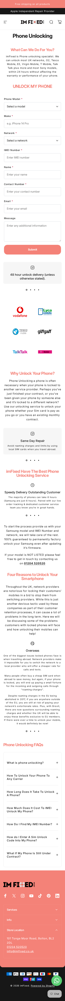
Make (8, 116)
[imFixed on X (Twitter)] (14, 896)
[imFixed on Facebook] (5, 896)
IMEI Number (13, 150)
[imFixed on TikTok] (40, 896)
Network (10, 133)
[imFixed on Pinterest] (49, 896)
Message (10, 218)
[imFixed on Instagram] (23, 896)
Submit (32, 249)
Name (8, 167)
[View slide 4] (38, 290)
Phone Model (13, 99)
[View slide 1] (26, 290)
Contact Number (15, 184)
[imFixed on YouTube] (31, 896)
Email (8, 201)
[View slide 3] (34, 290)
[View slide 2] (30, 290)
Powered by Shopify (43, 985)
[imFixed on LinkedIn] (57, 896)
